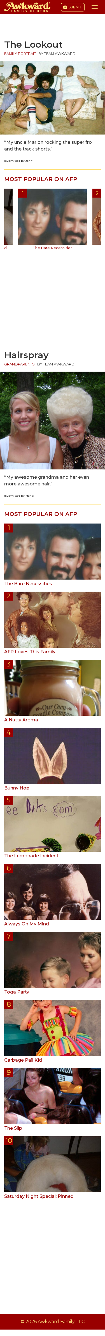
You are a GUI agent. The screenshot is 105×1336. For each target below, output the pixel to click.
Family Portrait (20, 54)
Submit (75, 7)
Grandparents (19, 364)
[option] (52, 221)
